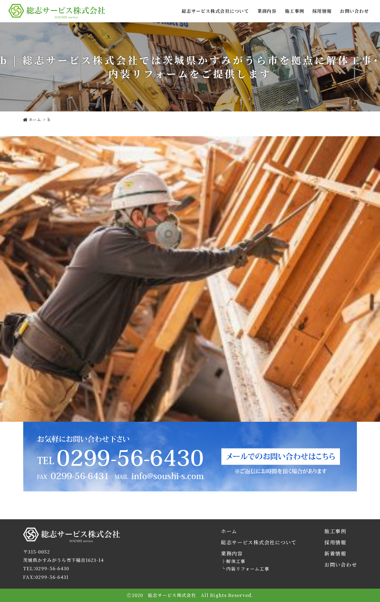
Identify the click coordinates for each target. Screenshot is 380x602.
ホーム (229, 531)
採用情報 (322, 11)
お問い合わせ (354, 11)
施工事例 (294, 11)
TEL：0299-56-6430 (46, 568)
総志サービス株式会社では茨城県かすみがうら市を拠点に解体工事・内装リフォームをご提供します (56, 11)
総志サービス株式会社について (215, 11)
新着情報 (335, 553)
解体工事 (235, 561)
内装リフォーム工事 (247, 569)
